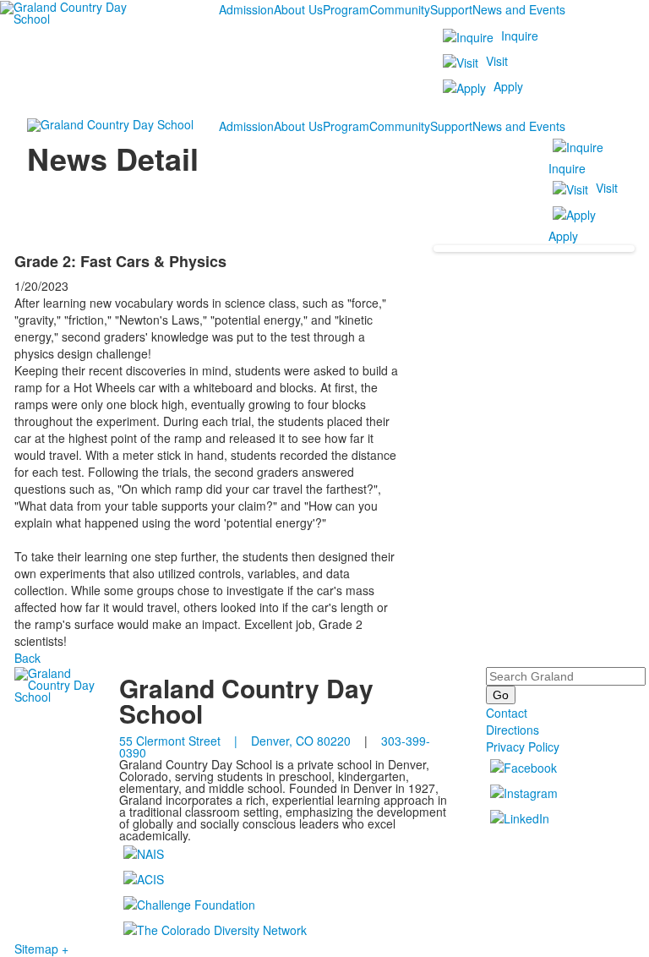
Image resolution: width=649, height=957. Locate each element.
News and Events (518, 9)
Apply (508, 86)
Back (27, 657)
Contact (506, 712)
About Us (298, 9)
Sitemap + (41, 948)
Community (399, 9)
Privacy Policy (522, 746)
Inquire (519, 35)
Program (346, 9)
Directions (512, 729)
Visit (497, 60)
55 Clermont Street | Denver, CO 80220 (235, 740)
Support (451, 9)
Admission (246, 9)
